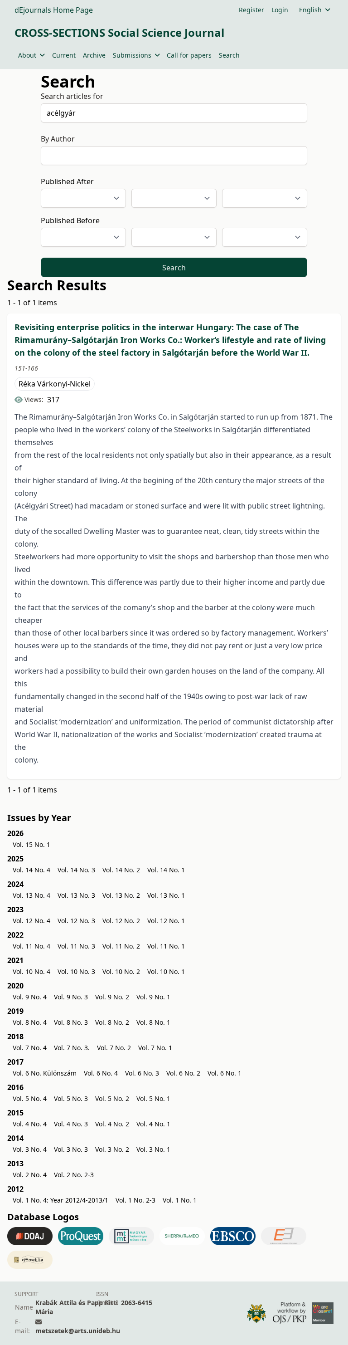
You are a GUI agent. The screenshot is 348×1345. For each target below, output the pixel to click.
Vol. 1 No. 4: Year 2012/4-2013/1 (60, 1200)
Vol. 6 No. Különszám (45, 1073)
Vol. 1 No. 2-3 (135, 1200)
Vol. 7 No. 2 (114, 1047)
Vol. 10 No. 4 (31, 971)
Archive (94, 55)
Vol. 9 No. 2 (112, 997)
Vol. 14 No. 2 (121, 870)
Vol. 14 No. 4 (31, 870)
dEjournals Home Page (53, 10)
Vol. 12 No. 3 (76, 920)
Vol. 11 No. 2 (121, 946)
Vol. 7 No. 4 (30, 1047)
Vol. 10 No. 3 (76, 971)
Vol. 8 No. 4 (30, 1022)
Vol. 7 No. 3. (72, 1047)
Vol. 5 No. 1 (153, 1098)
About (27, 55)
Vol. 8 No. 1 (153, 1022)
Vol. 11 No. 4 (31, 946)
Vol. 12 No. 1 (166, 920)
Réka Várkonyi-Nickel (55, 384)
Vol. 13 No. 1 (166, 895)
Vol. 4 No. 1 (153, 1124)
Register (251, 9)
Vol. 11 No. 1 (166, 946)
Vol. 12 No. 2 (121, 920)
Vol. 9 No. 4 (30, 997)
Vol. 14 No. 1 (166, 870)
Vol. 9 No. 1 (153, 997)
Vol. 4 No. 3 (71, 1124)
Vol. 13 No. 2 (121, 895)
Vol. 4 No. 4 (30, 1124)
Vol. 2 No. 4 (30, 1174)
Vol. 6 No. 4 (101, 1073)
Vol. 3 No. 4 (30, 1149)
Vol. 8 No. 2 (112, 1022)
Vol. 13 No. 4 (31, 895)
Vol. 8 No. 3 (71, 1022)
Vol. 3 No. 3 (71, 1149)
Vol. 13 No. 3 (76, 895)
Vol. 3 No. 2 (112, 1149)
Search (229, 55)
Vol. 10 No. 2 (121, 971)
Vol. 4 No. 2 (112, 1124)
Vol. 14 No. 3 (76, 870)
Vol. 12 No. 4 (31, 920)
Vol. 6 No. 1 (225, 1073)
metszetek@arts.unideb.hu (77, 1330)
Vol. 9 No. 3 (71, 997)
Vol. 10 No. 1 (166, 971)
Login (279, 9)
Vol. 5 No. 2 (112, 1098)
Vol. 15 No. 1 (31, 844)
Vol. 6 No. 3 (142, 1073)
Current (64, 55)
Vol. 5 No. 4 (30, 1098)
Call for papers (189, 55)
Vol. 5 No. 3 (71, 1098)
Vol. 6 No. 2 (183, 1073)
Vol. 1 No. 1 (180, 1200)
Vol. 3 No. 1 (153, 1149)
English (310, 9)
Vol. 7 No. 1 (155, 1047)
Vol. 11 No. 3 (76, 946)
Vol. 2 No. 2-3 (74, 1174)
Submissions (132, 55)
